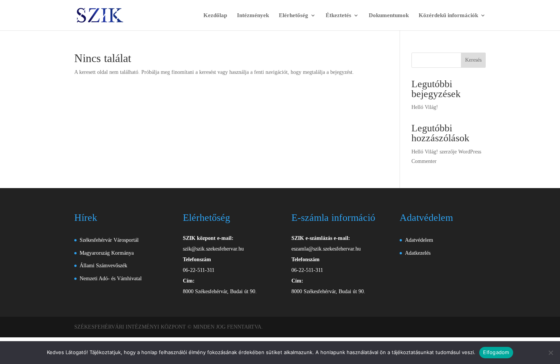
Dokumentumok (389, 15)
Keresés (473, 60)
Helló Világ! (424, 107)
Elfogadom (496, 352)
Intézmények (253, 15)
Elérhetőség (293, 15)
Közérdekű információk (448, 15)
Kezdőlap (215, 15)
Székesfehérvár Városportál (109, 240)
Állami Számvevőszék (103, 265)
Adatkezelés (417, 253)
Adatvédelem (419, 240)
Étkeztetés (338, 15)
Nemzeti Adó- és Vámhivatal (111, 278)
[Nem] (550, 352)
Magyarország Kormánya (107, 253)
